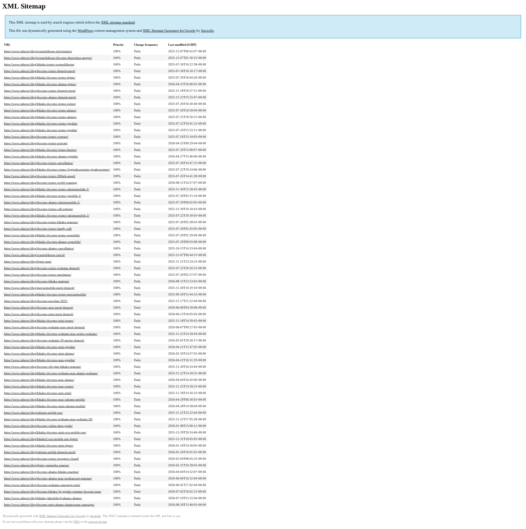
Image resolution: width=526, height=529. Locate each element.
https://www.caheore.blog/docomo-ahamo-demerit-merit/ (40, 97)
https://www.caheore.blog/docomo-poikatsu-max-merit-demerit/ (44, 327)
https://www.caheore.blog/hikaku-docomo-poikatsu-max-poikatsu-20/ (48, 419)
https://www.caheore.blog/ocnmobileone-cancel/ (34, 255)
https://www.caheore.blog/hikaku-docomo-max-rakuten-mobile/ (44, 399)
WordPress (85, 30)
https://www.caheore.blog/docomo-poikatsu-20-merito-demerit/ (44, 340)
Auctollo (207, 30)
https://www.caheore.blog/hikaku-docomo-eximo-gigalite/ (41, 123)
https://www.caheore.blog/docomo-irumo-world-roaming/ (40, 182)
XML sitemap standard (118, 22)
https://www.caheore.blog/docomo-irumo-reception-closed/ (41, 458)
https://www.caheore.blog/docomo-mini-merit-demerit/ (38, 314)
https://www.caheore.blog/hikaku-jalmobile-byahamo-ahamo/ (43, 498)
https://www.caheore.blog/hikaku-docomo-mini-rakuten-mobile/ (44, 406)
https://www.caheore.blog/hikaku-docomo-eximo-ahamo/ (40, 117)
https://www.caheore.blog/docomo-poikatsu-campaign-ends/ (42, 485)
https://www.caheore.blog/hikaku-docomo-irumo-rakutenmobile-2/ (46, 189)
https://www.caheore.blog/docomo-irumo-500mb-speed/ (39, 176)
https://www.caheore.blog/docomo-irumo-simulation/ (37, 274)
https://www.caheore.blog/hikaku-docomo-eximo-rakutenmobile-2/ (46, 215)
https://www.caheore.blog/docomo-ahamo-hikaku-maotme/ (41, 471)
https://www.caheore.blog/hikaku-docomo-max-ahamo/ (39, 379)
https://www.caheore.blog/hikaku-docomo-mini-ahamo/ (39, 353)
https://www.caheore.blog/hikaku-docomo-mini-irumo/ (39, 320)
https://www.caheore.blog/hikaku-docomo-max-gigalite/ (39, 360)
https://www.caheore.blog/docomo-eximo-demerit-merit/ (40, 90)
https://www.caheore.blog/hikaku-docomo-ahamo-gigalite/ (41, 156)
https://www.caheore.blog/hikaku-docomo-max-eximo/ (39, 386)
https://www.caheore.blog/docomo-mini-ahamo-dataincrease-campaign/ (49, 504)
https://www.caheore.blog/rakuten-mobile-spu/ (33, 412)
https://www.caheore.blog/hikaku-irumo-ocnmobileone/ (39, 64)
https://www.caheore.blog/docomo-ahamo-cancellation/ (39, 248)
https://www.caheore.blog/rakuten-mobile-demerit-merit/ (40, 452)
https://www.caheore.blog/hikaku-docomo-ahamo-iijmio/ (40, 84)
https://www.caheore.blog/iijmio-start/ (28, 261)
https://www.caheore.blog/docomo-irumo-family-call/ (38, 228)
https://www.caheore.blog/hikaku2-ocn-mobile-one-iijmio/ (41, 439)
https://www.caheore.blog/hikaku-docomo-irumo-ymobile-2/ (42, 195)
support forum (97, 521)
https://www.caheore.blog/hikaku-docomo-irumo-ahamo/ (40, 110)
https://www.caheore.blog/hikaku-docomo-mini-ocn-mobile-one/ (45, 432)
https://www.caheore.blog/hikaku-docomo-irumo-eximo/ (40, 103)
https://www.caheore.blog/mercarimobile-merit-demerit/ (39, 287)
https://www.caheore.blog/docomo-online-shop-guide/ (38, 425)
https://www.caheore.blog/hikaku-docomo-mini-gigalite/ (39, 347)
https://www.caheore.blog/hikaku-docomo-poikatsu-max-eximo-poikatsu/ (50, 333)
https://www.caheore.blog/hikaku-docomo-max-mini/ (38, 393)
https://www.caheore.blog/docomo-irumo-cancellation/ (38, 163)
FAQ (76, 521)
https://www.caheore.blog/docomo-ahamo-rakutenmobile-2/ (42, 202)
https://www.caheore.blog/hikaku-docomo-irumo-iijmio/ (39, 77)
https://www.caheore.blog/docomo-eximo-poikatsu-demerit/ (42, 268)
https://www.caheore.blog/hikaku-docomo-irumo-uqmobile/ (42, 235)
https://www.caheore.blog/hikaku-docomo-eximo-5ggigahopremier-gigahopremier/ (57, 169)
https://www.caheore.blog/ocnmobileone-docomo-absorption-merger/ (48, 57)
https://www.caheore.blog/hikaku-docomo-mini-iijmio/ (38, 445)
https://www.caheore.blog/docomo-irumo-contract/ (36, 136)
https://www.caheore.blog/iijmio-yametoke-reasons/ (36, 465)
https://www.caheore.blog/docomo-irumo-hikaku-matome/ (41, 222)
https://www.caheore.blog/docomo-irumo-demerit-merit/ (39, 71)
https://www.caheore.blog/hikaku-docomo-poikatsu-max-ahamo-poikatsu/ (51, 373)
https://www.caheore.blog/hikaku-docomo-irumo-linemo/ (40, 149)
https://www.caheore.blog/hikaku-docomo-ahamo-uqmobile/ (42, 241)
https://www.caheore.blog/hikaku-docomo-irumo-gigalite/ (40, 130)
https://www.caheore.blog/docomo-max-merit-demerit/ (38, 307)
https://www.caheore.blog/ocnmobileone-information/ (38, 51)
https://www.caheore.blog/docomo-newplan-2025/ (36, 301)
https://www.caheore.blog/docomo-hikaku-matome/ (36, 281)
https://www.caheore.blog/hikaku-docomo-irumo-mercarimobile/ (45, 294)
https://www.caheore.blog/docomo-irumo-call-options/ (38, 209)
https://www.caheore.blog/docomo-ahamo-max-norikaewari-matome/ (48, 478)
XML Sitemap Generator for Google (169, 30)
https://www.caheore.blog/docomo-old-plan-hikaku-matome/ (42, 366)
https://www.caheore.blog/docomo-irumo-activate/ (36, 143)
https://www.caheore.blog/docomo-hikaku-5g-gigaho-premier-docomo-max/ (52, 491)
